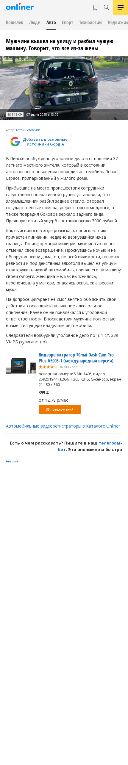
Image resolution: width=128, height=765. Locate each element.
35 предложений (60, 409)
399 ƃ (44, 392)
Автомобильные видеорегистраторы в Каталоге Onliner (63, 426)
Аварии (12, 461)
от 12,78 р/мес (53, 400)
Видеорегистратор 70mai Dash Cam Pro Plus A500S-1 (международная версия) (76, 357)
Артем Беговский (28, 130)
